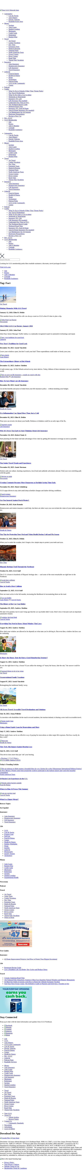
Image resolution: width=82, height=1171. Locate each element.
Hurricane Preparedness (17, 114)
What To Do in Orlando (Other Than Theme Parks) (26, 91)
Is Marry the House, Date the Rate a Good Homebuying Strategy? (24, 658)
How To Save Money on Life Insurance (14, 381)
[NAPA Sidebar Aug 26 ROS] (16, 946)
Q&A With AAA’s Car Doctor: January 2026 (16, 326)
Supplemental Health (11, 877)
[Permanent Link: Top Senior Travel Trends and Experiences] (8, 457)
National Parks (13, 50)
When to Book (9, 917)
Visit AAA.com (5, 267)
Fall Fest (7, 836)
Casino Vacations (14, 43)
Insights (7, 848)
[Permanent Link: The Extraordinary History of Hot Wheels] (4, 355)
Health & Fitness (14, 76)
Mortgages (12, 31)
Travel (6, 39)
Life (5, 1039)
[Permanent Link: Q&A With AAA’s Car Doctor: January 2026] (8, 320)
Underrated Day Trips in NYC (19, 103)
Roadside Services (10, 1062)
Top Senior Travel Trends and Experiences (15, 463)
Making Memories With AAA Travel (13, 308)
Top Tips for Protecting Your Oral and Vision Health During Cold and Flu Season (29, 534)
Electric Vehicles (14, 19)
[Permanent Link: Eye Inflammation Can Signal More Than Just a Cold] (8, 407)
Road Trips (12, 58)
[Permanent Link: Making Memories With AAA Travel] (8, 302)
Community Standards (16, 1123)
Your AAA (8, 1113)
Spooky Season (9, 854)
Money (6, 23)
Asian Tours (8, 896)
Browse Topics (14, 1119)
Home (11, 77)
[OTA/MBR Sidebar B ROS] (10, 760)
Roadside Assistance (15, 130)
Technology (13, 79)
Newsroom (3, 322)
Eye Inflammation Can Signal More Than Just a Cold (19, 413)
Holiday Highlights (10, 844)
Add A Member (14, 126)
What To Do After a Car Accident (20, 95)
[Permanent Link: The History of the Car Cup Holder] (5, 598)
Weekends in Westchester (17, 97)
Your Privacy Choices (11, 1164)
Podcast (7, 87)
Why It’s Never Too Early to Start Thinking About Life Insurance (24, 431)
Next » (16, 758)
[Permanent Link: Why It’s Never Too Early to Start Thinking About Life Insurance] (6, 425)
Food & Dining (14, 74)
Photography (8, 852)
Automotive (8, 14)
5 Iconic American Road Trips (14, 978)
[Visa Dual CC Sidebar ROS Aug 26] (16, 1013)
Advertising (8, 1127)
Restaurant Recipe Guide (12, 968)
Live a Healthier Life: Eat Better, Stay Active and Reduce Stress (25, 969)
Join (10, 122)
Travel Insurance (14, 70)
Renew (11, 124)
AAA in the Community (17, 83)
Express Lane (8, 834)
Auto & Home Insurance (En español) (21, 110)
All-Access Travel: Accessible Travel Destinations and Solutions (22, 709)
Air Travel (12, 41)
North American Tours (16, 52)
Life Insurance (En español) (18, 101)
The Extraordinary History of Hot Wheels (15, 361)
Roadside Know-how (16, 21)
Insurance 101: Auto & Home (19, 108)
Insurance (7, 62)
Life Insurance (13, 68)
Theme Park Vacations (16, 60)
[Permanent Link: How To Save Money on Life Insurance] (20, 375)
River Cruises (13, 56)
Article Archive (14, 1117)
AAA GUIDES (9, 1129)
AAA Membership (10, 120)
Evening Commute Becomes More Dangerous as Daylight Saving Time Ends (28, 483)
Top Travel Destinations (17, 93)
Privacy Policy (9, 1162)
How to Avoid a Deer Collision (11, 586)
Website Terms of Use (11, 1166)
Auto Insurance (14, 64)
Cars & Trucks (13, 16)
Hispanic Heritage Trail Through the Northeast (17, 567)
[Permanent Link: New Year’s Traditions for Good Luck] (12, 337)
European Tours (14, 47)
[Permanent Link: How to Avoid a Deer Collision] (7, 580)
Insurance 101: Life (15, 99)
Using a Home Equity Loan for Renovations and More (19, 727)
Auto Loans (13, 27)
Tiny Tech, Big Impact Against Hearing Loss (16, 747)
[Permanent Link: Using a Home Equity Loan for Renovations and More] (6, 721)
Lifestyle (7, 72)
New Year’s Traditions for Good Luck (13, 344)
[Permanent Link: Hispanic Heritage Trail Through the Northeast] (8, 561)
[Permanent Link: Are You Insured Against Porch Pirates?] (5, 494)
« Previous (3, 758)
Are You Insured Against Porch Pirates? (14, 500)
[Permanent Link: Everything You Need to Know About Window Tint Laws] (8, 617)
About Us (7, 1115)
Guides (6, 89)
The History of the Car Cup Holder (13, 604)
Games (11, 85)
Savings (11, 25)
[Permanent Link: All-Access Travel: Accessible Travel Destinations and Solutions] (8, 703)
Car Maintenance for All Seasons (20, 112)
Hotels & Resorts (14, 48)
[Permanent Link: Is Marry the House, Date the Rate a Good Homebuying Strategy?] (8, 652)
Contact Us (8, 1121)
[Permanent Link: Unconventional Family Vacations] (11, 671)
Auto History (13, 18)
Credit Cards (13, 33)
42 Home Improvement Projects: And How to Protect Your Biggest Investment (30, 959)
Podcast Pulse (13, 81)
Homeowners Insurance (17, 66)
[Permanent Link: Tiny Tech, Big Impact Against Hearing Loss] (4, 741)
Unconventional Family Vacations (12, 677)
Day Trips (12, 45)
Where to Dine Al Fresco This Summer (14, 789)
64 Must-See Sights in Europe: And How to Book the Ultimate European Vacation (32, 982)
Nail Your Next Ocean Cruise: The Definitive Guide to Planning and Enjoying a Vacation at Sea (36, 984)
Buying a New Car (15, 116)
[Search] (1, 253)
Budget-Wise (13, 37)
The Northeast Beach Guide (18, 104)
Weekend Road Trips (16, 106)
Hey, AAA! (8, 118)
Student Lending (14, 29)
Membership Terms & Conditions (15, 1168)
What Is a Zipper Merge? (9, 799)
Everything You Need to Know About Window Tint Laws (21, 624)
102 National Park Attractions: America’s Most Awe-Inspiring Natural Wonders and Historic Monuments (39, 980)
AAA (6, 830)
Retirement (12, 35)
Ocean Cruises (13, 54)
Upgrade (11, 128)
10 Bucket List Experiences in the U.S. (14, 779)
